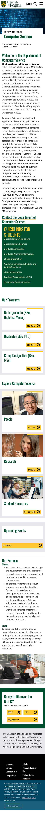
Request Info (13, 719)
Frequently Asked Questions (17, 282)
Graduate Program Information (19, 254)
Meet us (31, 427)
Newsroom (10, 764)
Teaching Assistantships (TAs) (18, 277)
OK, (13, 806)
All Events (7, 545)
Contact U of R (11, 771)
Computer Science (9, 47)
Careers (9, 767)
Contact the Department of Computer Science (19, 219)
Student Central (28, 774)
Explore (31, 469)
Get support (29, 511)
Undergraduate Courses (15, 244)
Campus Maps (11, 775)
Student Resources (13, 272)
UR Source (26, 778)
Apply (10, 712)
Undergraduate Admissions (17, 239)
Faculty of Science (22, 44)
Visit (26, 712)
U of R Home (7, 44)
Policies (25, 764)
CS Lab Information (13, 259)
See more (31, 325)
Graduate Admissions (14, 249)
